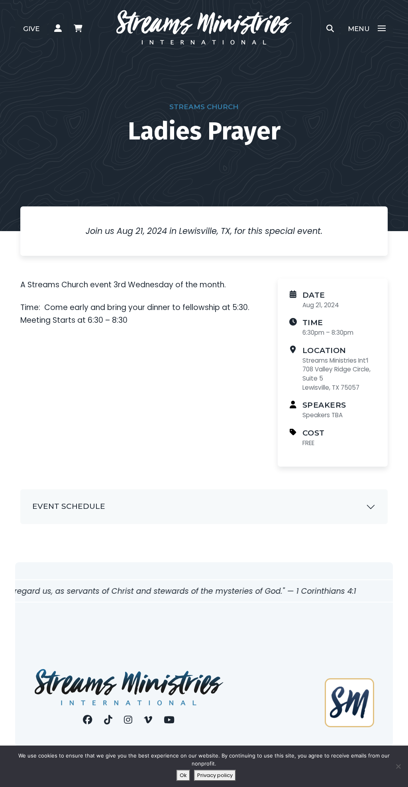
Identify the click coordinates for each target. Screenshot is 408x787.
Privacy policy (215, 775)
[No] (398, 766)
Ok (183, 775)
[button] (58, 28)
